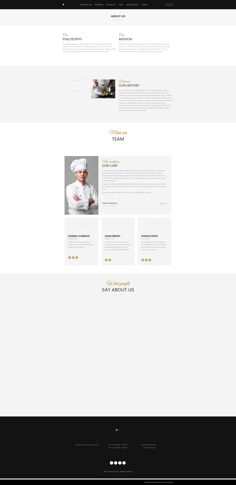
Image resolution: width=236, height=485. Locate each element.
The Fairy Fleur (169, 482)
